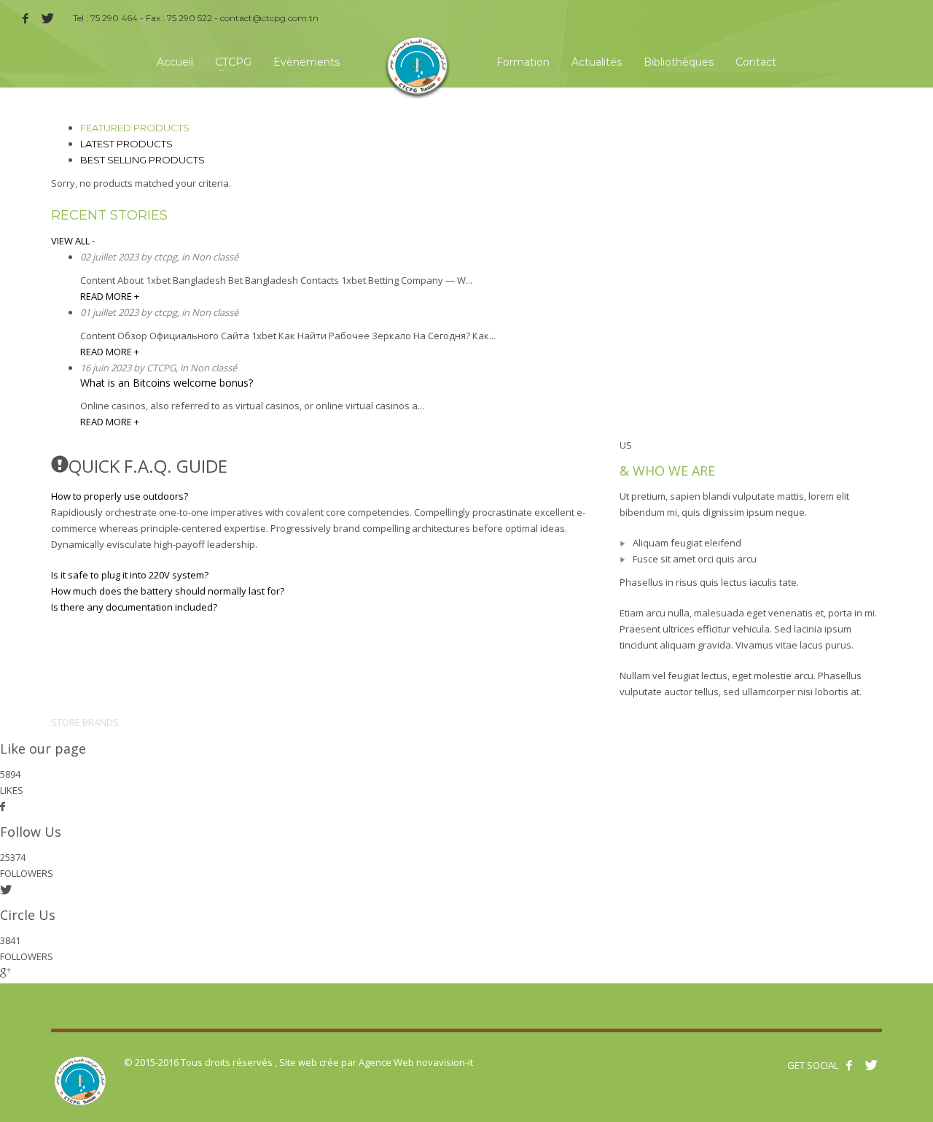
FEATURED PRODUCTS (135, 128)
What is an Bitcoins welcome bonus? (166, 383)
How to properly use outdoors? (119, 496)
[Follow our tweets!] (871, 1065)
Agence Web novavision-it (416, 1062)
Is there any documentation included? (134, 607)
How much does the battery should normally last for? (167, 590)
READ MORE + (109, 296)
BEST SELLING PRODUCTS (142, 160)
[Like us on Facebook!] (849, 1065)
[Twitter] (47, 18)
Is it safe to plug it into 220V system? (129, 574)
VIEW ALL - (73, 240)
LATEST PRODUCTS (126, 144)
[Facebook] (25, 18)
